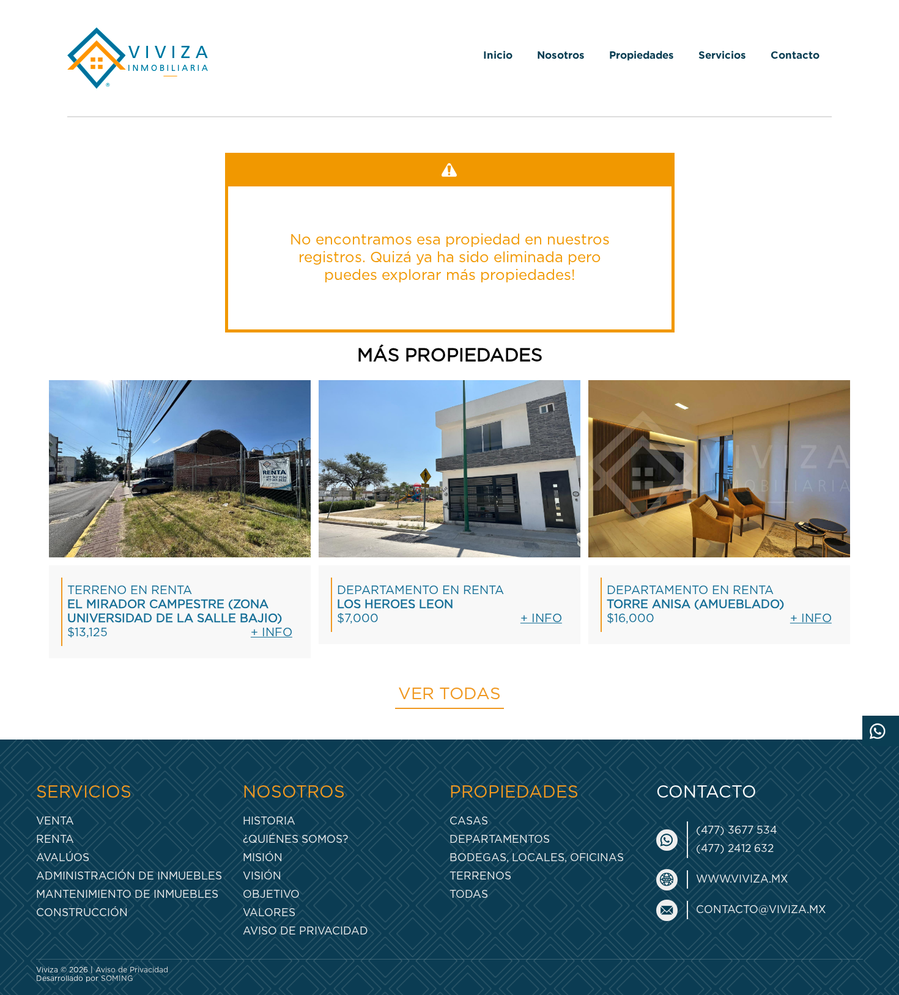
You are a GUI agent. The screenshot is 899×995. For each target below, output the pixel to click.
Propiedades (641, 55)
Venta (55, 821)
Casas (469, 821)
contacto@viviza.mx (761, 910)
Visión (262, 876)
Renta (55, 839)
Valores (269, 913)
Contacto (795, 55)
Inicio (497, 55)
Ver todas (449, 694)
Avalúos (62, 858)
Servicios (722, 55)
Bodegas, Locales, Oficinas (537, 858)
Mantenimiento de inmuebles (127, 894)
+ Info (271, 633)
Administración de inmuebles (129, 876)
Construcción (82, 913)
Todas (469, 894)
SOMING (117, 978)
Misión (263, 858)
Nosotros (561, 55)
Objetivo (271, 894)
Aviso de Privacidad (305, 931)
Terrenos (480, 876)
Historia (269, 821)
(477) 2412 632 (735, 848)
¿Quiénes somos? (295, 839)
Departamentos (500, 839)
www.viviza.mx (742, 879)
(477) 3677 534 (736, 830)
